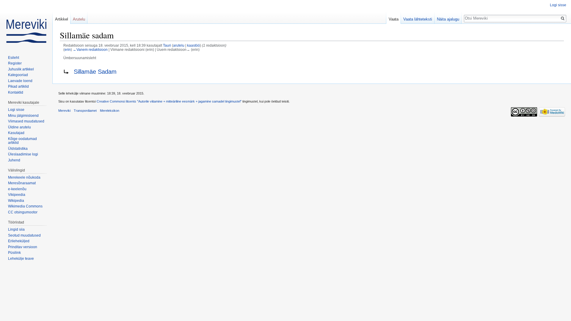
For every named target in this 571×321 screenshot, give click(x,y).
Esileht (13, 58)
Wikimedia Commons (25, 206)
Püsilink (14, 253)
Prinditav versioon (22, 247)
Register (15, 63)
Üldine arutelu (19, 127)
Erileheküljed (18, 241)
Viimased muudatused (26, 121)
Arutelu (79, 19)
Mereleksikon (109, 110)
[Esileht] (26, 24)
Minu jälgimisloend (23, 116)
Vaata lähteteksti (417, 19)
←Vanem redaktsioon (90, 49)
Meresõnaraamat (22, 183)
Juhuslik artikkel (21, 69)
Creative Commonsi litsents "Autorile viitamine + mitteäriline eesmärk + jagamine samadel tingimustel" (169, 101)
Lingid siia (16, 229)
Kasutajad (16, 133)
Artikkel (61, 19)
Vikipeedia (16, 195)
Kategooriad (18, 75)
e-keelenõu (17, 189)
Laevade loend (20, 81)
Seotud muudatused (24, 235)
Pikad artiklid (18, 86)
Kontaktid (15, 92)
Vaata (394, 19)
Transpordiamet (85, 110)
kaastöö (193, 45)
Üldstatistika (18, 149)
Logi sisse (558, 5)
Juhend (14, 160)
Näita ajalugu (448, 19)
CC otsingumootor (22, 212)
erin (68, 49)
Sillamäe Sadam (95, 71)
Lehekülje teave (21, 259)
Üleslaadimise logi (23, 154)
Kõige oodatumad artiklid (22, 141)
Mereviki (64, 110)
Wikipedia (16, 201)
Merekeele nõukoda (24, 177)
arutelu (178, 45)
